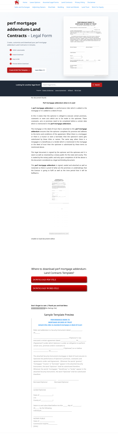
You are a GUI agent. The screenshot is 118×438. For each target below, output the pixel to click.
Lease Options (35, 2)
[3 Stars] (34, 308)
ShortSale (51, 7)
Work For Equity (98, 7)
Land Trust (85, 7)
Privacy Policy (80, 2)
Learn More (40, 70)
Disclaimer (91, 2)
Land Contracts (66, 2)
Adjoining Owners (39, 7)
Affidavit (70, 90)
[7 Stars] (40, 308)
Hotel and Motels (72, 7)
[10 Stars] (44, 308)
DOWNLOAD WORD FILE (46, 288)
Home (25, 2)
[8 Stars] (41, 308)
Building (61, 7)
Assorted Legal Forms (51, 2)
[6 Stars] (38, 308)
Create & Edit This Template (19, 70)
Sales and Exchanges (22, 7)
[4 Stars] (36, 308)
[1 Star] (32, 308)
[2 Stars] (33, 308)
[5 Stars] (37, 308)
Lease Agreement (60, 90)
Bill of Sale (78, 90)
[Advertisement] (59, 255)
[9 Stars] (43, 308)
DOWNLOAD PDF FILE (44, 279)
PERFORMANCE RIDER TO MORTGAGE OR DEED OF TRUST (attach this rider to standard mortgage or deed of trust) (60, 322)
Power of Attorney (47, 90)
